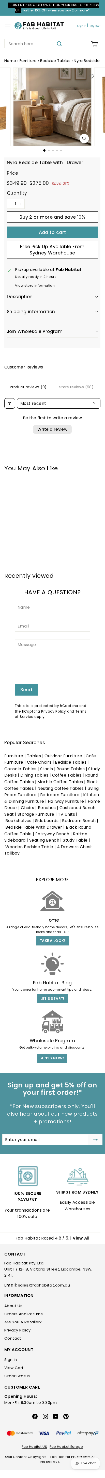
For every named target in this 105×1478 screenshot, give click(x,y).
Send (26, 689)
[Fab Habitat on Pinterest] (66, 1416)
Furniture (28, 60)
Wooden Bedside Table (29, 847)
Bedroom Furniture (60, 795)
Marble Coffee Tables (60, 782)
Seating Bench (44, 840)
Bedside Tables (55, 60)
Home (10, 60)
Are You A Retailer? (23, 1322)
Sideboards (46, 821)
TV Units (66, 814)
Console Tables (20, 769)
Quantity (17, 193)
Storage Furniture (36, 814)
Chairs (27, 808)
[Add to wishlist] (91, 76)
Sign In (81, 26)
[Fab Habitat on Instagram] (45, 1416)
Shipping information (31, 312)
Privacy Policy (53, 711)
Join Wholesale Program (35, 331)
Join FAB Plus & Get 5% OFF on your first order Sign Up (54, 8)
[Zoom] (84, 138)
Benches (47, 808)
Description (20, 297)
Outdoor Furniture (63, 756)
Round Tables (70, 769)
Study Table (75, 840)
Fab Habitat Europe (66, 1446)
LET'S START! (52, 998)
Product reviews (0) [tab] (28, 387)
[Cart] (94, 44)
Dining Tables (34, 775)
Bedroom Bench (79, 821)
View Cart (14, 1367)
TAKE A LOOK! (52, 940)
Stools (46, 769)
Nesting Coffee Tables (60, 788)
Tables (34, 756)
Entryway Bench (52, 834)
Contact (12, 1338)
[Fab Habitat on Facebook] (35, 1416)
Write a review (52, 429)
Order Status (17, 1375)
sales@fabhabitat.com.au (44, 1285)
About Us (13, 1305)
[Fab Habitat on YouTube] (55, 1416)
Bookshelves (18, 821)
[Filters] (9, 403)
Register (94, 26)
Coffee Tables (67, 775)
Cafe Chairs (39, 762)
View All (81, 1238)
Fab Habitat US (34, 1446)
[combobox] (36, 43)
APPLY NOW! (52, 1058)
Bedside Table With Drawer (33, 827)
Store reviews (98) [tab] (76, 387)
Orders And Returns (23, 1313)
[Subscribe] (95, 1139)
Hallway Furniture (66, 801)
